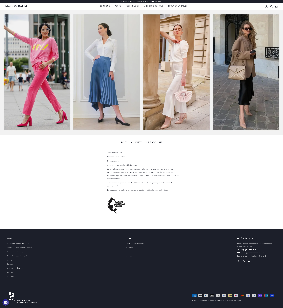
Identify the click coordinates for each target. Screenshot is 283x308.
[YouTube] (249, 261)
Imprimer (129, 248)
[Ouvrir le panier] (276, 6)
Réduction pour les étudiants (18, 256)
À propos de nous (153, 6)
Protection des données (134, 244)
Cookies (128, 256)
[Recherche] (271, 6)
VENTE (118, 6)
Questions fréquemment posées (19, 248)
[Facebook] (238, 261)
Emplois (10, 272)
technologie (133, 6)
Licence (10, 264)
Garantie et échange (15, 252)
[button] (5, 302)
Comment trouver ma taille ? (18, 244)
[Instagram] (244, 261)
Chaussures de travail (16, 268)
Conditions (129, 252)
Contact (10, 277)
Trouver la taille (178, 6)
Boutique (105, 6)
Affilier (9, 260)
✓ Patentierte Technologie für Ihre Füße (141, 1)
